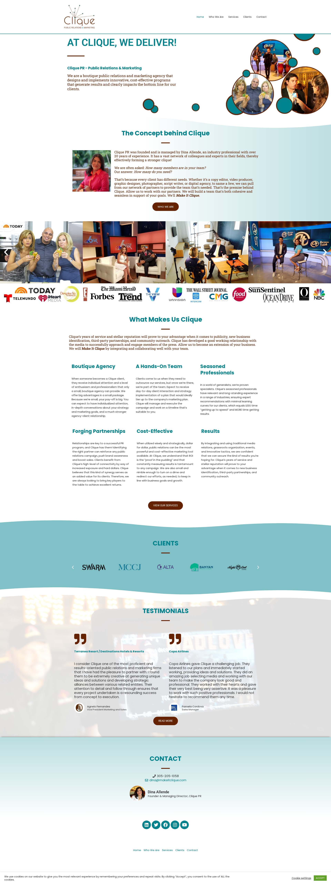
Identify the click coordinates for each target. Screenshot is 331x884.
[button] (6, 252)
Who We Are (216, 17)
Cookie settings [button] (301, 878)
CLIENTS (165, 543)
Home (200, 17)
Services (233, 17)
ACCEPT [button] (320, 878)
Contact (261, 17)
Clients (247, 17)
